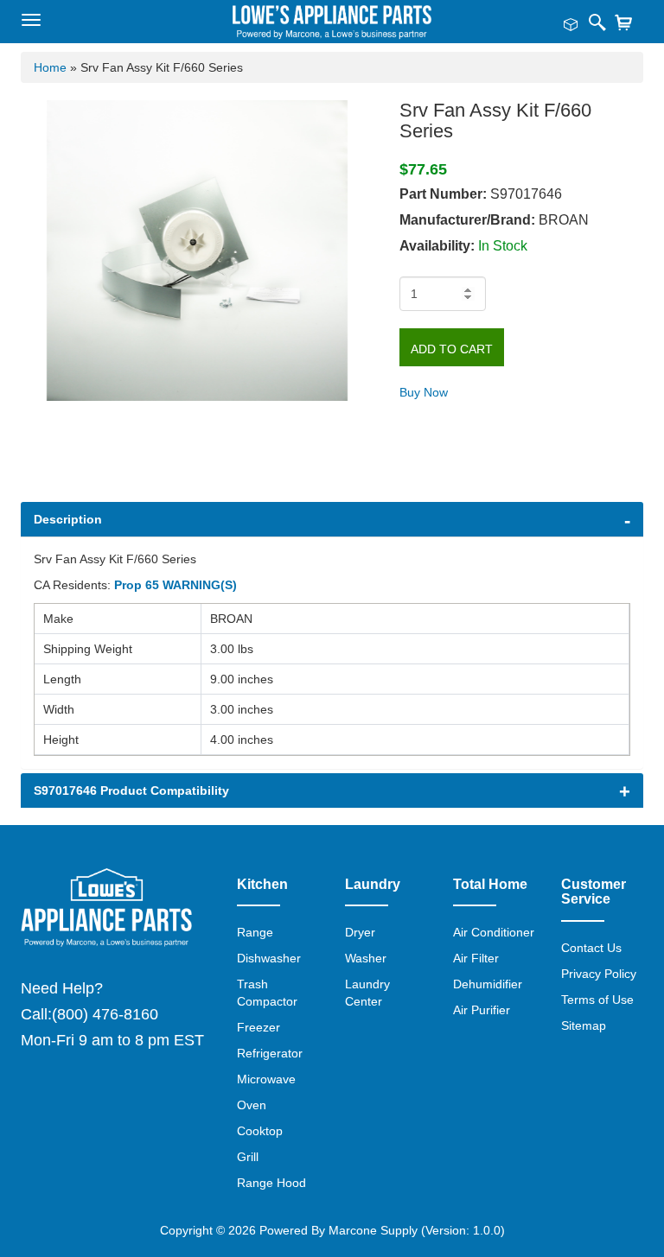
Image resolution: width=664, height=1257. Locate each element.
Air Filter (476, 958)
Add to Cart (452, 349)
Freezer (258, 1027)
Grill (248, 1157)
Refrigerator (270, 1053)
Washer (365, 958)
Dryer (360, 932)
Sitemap (583, 1025)
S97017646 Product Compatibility (131, 790)
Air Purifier (481, 1010)
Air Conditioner (493, 932)
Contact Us (591, 948)
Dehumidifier (487, 984)
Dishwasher (269, 958)
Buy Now (423, 392)
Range (255, 932)
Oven (251, 1105)
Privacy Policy (598, 974)
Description (68, 519)
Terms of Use (597, 999)
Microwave (266, 1079)
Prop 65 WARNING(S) (175, 585)
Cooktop (260, 1131)
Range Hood (271, 1183)
